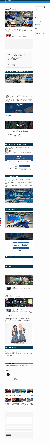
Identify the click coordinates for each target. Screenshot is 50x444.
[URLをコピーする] (31, 363)
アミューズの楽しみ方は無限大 (12, 65)
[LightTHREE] (5, 2)
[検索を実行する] (44, 7)
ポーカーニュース (38, 20)
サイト (6, 430)
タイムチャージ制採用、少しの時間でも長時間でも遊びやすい (16, 57)
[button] (7, 363)
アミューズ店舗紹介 (7, 9)
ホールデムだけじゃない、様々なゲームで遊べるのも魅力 (16, 55)
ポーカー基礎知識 (38, 24)
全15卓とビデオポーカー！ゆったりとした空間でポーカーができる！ (16, 54)
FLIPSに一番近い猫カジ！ (12, 64)
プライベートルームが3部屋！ (12, 59)
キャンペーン (37, 14)
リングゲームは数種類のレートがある (13, 58)
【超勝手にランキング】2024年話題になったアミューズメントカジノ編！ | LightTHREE (21, 34)
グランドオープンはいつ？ (11, 60)
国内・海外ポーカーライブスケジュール (40, 33)
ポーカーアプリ (37, 17)
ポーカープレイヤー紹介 (38, 21)
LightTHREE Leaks (38, 30)
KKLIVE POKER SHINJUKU (13, 63)
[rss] (44, 0)
